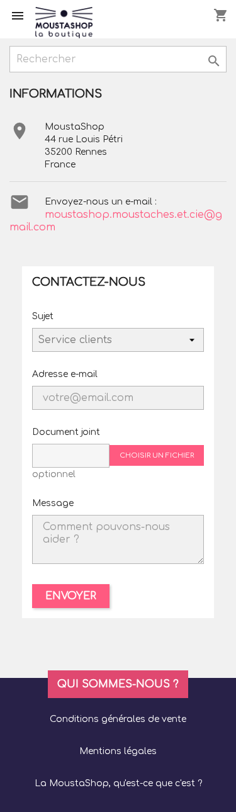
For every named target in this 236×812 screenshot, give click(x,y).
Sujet (42, 316)
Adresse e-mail (65, 374)
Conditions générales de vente (118, 719)
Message (53, 503)
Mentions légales (118, 751)
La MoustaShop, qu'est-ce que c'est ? (118, 783)
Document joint (66, 432)
